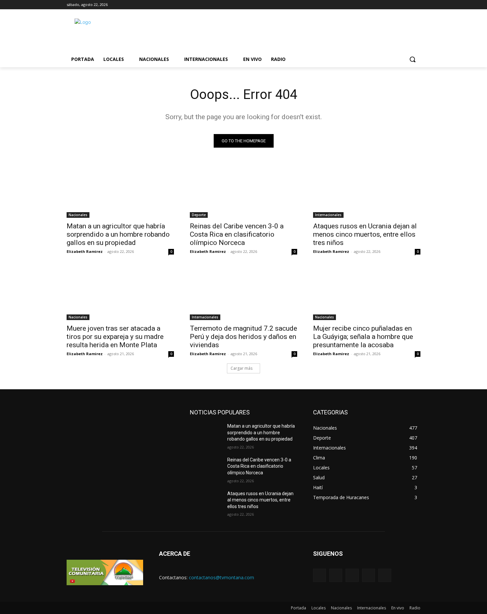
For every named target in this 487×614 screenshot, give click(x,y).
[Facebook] (335, 575)
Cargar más (241, 368)
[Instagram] (368, 575)
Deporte (199, 215)
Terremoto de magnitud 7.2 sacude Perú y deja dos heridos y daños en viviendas (243, 336)
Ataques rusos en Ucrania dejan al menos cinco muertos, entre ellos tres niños (365, 234)
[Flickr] (352, 575)
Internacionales (328, 215)
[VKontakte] (384, 575)
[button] (412, 59)
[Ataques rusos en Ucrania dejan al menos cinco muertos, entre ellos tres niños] (366, 191)
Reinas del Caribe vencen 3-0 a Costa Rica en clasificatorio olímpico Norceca (237, 234)
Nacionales (78, 215)
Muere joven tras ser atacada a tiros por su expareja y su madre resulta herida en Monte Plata (115, 336)
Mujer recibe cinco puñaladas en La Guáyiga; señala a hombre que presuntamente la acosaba (363, 336)
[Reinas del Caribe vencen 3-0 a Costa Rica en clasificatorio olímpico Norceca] (243, 191)
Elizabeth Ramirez (85, 251)
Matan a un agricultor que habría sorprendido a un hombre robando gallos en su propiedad (118, 234)
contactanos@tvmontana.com (221, 577)
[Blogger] (319, 575)
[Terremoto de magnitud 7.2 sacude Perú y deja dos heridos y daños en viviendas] (243, 293)
